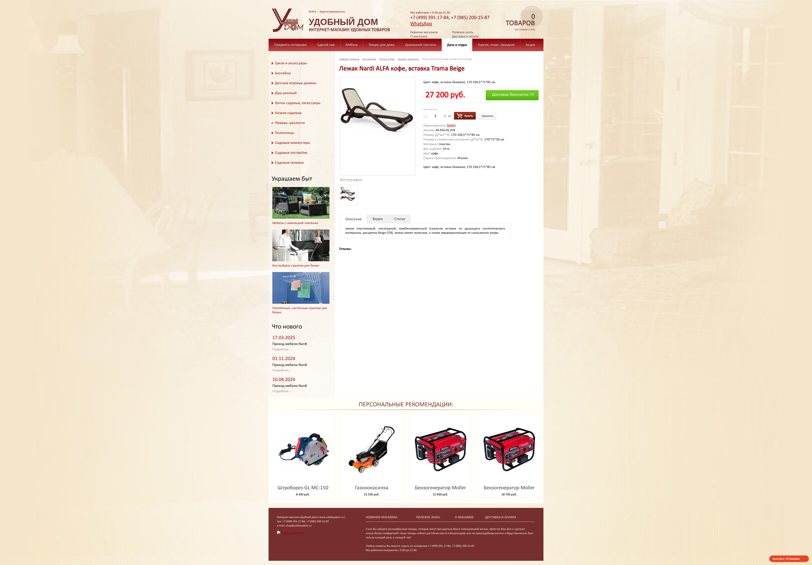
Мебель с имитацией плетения (295, 223)
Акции (530, 45)
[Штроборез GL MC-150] (303, 450)
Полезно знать (462, 32)
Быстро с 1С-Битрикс (786, 559)
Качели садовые (288, 113)
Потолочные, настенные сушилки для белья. (299, 310)
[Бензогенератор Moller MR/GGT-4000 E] (509, 450)
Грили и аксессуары (291, 63)
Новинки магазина (424, 32)
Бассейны (283, 73)
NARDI (451, 125)
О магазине (418, 36)
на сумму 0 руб (520, 22)
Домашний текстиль (420, 45)
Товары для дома (382, 45)
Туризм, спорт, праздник (496, 45)
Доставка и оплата (465, 36)
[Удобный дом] (288, 32)
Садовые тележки (289, 163)
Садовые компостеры (292, 143)
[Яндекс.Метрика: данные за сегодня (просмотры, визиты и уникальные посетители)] (290, 533)
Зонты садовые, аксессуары (297, 103)
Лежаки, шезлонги (290, 123)
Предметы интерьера (290, 45)
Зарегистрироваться (332, 11)
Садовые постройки (291, 153)
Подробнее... (281, 349)
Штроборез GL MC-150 (303, 488)
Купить (468, 116)
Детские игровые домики (295, 83)
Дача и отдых (457, 45)
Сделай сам (326, 45)
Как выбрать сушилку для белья (295, 265)
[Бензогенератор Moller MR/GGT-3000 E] (440, 450)
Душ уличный (286, 93)
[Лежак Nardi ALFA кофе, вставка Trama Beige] (377, 105)
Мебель (352, 45)
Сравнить (487, 116)
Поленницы (284, 133)
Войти (312, 11)
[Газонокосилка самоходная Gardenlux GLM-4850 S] (372, 450)
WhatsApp (421, 23)
